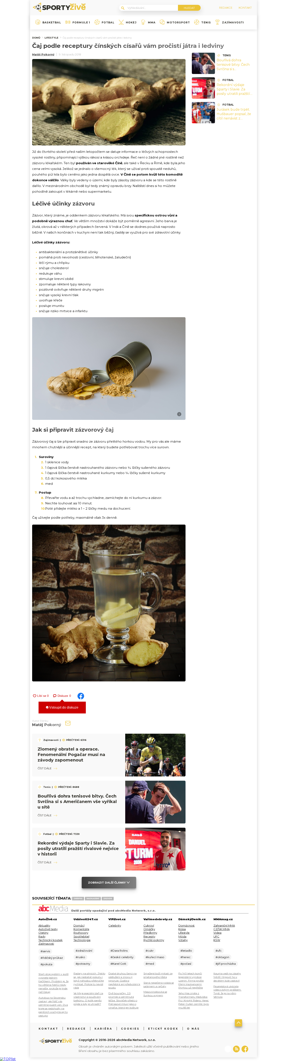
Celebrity (114, 925)
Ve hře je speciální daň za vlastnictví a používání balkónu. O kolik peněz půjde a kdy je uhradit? (88, 999)
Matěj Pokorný (43, 54)
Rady (41, 936)
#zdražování (84, 950)
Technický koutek (50, 940)
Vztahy (183, 940)
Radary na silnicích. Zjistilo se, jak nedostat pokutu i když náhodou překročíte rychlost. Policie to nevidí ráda (89, 980)
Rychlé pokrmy (154, 940)
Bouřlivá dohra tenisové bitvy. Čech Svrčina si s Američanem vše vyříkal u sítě (77, 802)
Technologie (82, 940)
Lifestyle (51, 37)
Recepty (149, 936)
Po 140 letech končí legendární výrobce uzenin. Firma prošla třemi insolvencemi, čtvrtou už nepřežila (191, 980)
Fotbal (108, 22)
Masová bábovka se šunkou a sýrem (155, 993)
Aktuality (44, 925)
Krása (182, 929)
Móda (182, 936)
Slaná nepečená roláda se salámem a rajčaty (159, 984)
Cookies (130, 1028)
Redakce (76, 1028)
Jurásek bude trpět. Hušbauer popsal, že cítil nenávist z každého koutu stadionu (234, 118)
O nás (193, 1028)
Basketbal (51, 22)
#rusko (80, 957)
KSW (216, 940)
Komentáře (81, 929)
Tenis (206, 22)
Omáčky (149, 929)
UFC (216, 936)
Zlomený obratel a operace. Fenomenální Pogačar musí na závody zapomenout (71, 755)
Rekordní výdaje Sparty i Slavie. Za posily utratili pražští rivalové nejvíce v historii (78, 849)
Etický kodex (163, 1028)
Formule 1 (81, 22)
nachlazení (93, 898)
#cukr (150, 950)
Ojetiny (43, 932)
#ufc (219, 950)
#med (150, 963)
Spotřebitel (81, 936)
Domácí (79, 925)
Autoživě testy (48, 929)
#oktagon (222, 957)
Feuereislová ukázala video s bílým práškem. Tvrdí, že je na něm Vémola (227, 992)
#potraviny (83, 963)
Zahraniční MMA (224, 925)
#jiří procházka (226, 963)
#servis (45, 951)
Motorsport (178, 22)
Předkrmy (150, 932)
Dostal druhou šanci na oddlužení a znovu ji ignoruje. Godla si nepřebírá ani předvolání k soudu (124, 980)
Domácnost (186, 925)
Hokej (131, 22)
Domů (36, 37)
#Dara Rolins (119, 950)
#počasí (185, 963)
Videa (217, 932)
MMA (152, 22)
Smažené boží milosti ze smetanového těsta (158, 975)
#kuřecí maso (155, 957)
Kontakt (48, 1028)
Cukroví (149, 925)
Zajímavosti (233, 22)
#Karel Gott (118, 963)
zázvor (107, 898)
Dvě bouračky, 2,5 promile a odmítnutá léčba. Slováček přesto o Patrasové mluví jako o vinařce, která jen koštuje (123, 1000)
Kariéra (103, 1028)
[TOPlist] (8, 1059)
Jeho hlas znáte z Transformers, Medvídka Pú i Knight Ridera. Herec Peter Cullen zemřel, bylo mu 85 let (193, 1000)
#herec (185, 957)
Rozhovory (81, 932)
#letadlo (186, 950)
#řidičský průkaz (52, 957)
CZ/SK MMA (221, 929)
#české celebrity (122, 957)
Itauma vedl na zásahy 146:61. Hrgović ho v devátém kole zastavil (227, 977)
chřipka (78, 898)
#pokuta (46, 964)
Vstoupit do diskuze (63, 707)
